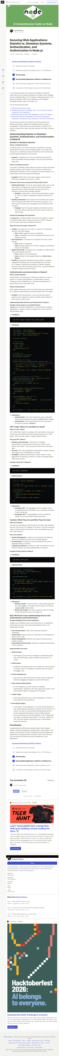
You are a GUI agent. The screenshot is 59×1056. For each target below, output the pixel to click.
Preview (24, 791)
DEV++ (24, 1040)
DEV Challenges (17, 1040)
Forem (11, 1049)
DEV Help (47, 1040)
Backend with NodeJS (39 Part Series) (26, 62)
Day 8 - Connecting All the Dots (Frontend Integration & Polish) (25, 908)
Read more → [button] (12, 1027)
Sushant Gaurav (18, 30)
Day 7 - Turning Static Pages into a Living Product (22, 915)
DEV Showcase (35, 1043)
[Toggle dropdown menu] (56, 802)
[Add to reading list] (3, 82)
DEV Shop (34, 1045)
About (42, 1043)
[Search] (7, 2)
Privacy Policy (30, 1047)
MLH (39, 1045)
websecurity (19, 54)
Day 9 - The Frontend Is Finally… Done (18, 902)
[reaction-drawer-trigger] (3, 70)
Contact (47, 1043)
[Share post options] (3, 93)
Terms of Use (39, 1047)
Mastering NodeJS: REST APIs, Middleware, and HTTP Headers (32, 114)
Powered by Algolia (32, 2)
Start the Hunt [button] (15, 848)
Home (10, 1040)
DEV (35, 1049)
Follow (32, 863)
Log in (42, 2)
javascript (34, 54)
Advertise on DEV (13, 1043)
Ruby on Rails (26, 1051)
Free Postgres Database (24, 1045)
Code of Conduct (27, 796)
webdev (27, 54)
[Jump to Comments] (3, 76)
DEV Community (8, 1036)
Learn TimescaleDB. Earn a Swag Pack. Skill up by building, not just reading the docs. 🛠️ (30, 828)
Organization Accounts (24, 1043)
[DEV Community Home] (2, 2)
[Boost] (3, 88)
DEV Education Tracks (37, 1040)
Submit (16, 791)
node (12, 54)
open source (20, 1049)
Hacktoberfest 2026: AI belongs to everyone (27, 1015)
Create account (52, 2)
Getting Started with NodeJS (21, 108)
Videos (29, 1040)
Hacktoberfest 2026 (39, 1019)
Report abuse (37, 796)
